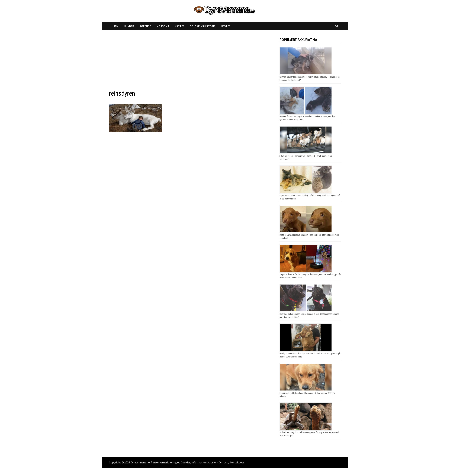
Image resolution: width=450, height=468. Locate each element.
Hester (225, 26)
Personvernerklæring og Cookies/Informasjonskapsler (184, 462)
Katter (179, 26)
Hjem (115, 26)
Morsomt (163, 26)
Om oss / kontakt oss (231, 462)
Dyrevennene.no (140, 462)
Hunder (129, 26)
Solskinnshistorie (202, 26)
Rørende (145, 26)
